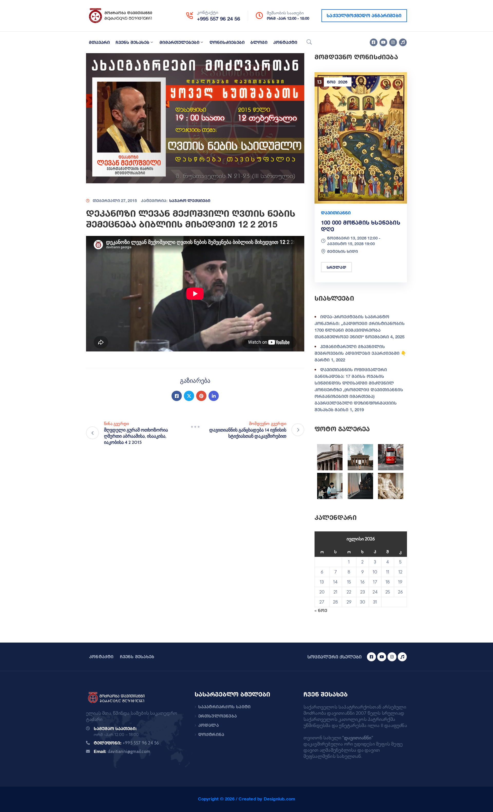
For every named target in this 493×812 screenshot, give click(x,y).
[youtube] (383, 42)
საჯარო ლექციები (189, 200)
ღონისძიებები (227, 42)
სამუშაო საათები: (115, 728)
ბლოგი (259, 42)
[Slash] (195, 426)
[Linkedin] (213, 396)
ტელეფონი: (126, 743)
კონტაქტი (285, 42)
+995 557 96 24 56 (218, 19)
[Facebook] (177, 396)
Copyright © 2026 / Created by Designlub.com (246, 798)
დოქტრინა (211, 734)
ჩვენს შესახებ (132, 42)
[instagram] (393, 42)
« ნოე (321, 610)
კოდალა (208, 725)
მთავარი (99, 42)
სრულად (336, 267)
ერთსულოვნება (217, 716)
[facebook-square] (373, 42)
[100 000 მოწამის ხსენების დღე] (361, 137)
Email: (122, 751)
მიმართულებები (179, 42)
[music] (403, 42)
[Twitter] (189, 396)
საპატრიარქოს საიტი (224, 706)
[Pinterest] (201, 396)
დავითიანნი (336, 212)
